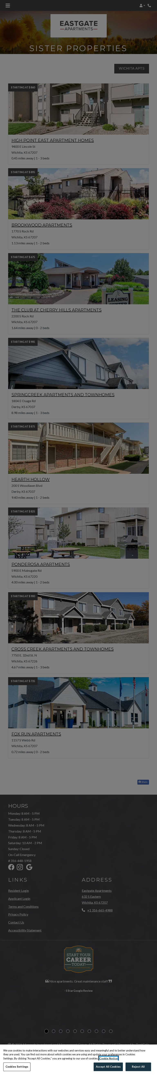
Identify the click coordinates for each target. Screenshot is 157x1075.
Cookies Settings (17, 1066)
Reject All (138, 1066)
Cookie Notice (108, 1058)
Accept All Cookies (108, 1066)
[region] (78, 1060)
